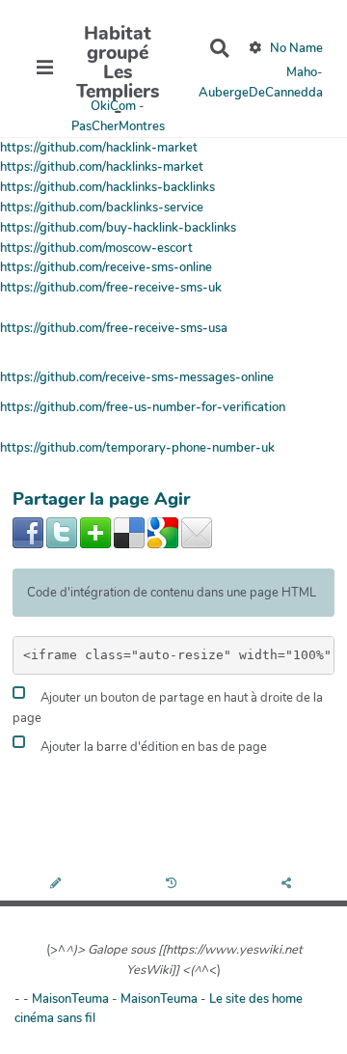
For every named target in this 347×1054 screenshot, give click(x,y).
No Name (296, 48)
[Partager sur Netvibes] (95, 532)
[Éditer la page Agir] (57, 885)
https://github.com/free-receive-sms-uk (111, 287)
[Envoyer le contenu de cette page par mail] (196, 532)
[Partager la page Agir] (289, 885)
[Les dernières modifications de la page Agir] (174, 885)
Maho (301, 72)
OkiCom (115, 106)
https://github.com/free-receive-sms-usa (113, 328)
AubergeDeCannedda (261, 92)
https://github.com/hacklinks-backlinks (107, 187)
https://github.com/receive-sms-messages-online (137, 377)
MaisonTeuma (72, 999)
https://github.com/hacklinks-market (101, 167)
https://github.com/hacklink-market (99, 147)
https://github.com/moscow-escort (96, 248)
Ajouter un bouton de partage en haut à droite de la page (168, 708)
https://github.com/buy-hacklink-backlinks (118, 227)
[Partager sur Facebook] (28, 532)
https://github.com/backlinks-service (101, 207)
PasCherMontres (118, 126)
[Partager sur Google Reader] (162, 532)
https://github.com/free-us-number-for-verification (142, 407)
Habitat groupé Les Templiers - (118, 72)
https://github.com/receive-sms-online (106, 267)
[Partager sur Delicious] (129, 532)
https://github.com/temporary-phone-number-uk (137, 448)
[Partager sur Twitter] (61, 532)
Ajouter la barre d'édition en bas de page (152, 747)
